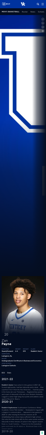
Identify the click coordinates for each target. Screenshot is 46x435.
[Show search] (38, 4)
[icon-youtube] (42, 31)
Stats (9, 372)
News (32, 11)
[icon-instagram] (42, 27)
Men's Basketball (10, 11)
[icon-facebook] (42, 19)
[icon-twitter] (42, 23)
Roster (25, 11)
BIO (3, 372)
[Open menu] (43, 4)
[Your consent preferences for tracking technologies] (42, 433)
